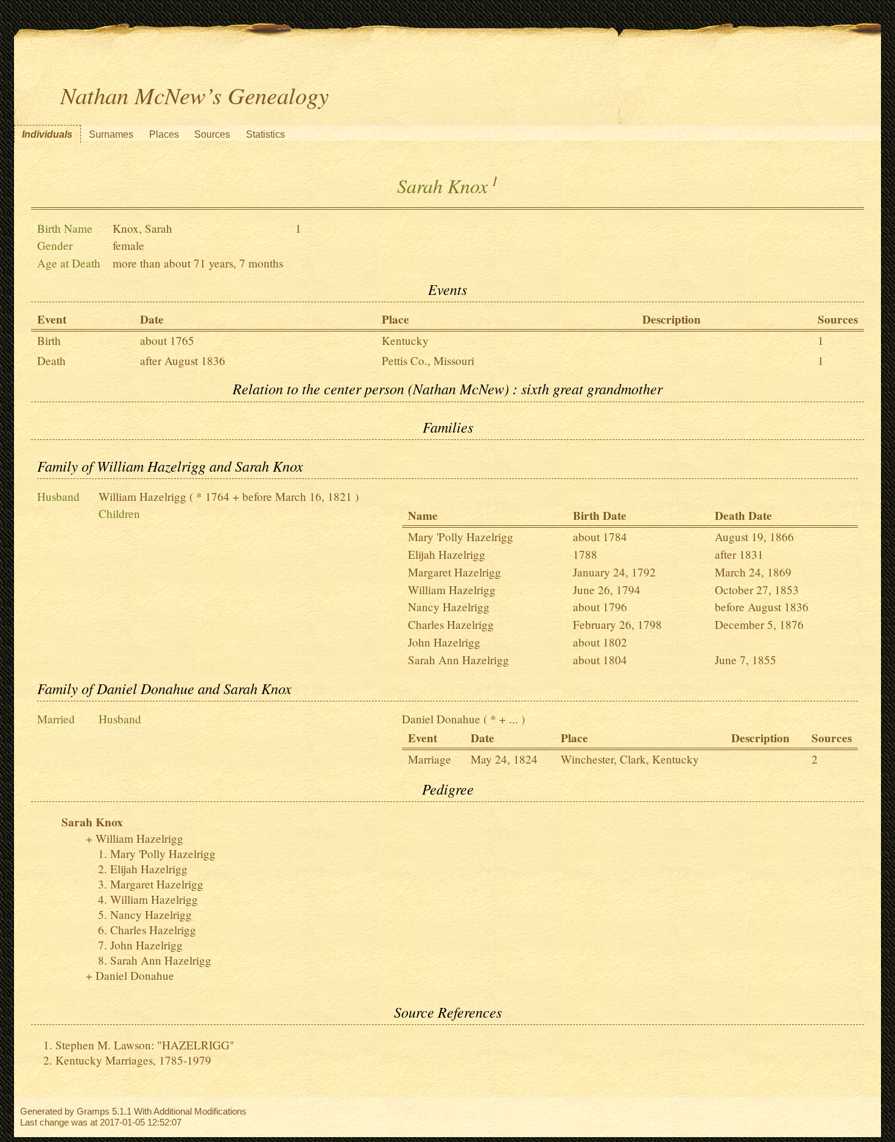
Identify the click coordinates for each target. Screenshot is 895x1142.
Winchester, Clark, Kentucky (630, 759)
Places (164, 134)
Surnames (111, 134)
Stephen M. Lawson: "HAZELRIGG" (144, 1044)
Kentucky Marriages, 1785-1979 (133, 1060)
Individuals (47, 134)
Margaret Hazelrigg (454, 572)
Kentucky (405, 340)
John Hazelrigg (444, 642)
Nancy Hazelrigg (449, 606)
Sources (212, 134)
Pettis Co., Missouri (428, 360)
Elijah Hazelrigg (446, 554)
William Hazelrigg (142, 496)
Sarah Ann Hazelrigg (458, 659)
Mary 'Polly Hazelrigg (460, 536)
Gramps (93, 1111)
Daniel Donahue (441, 718)
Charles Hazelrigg (451, 624)
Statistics (265, 134)
